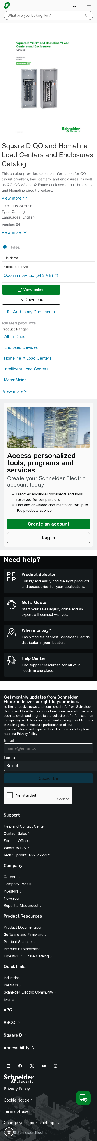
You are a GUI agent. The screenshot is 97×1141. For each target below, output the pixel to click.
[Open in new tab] (28, 276)
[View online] (48, 87)
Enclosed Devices (21, 347)
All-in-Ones (14, 336)
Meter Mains (15, 379)
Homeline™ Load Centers (27, 358)
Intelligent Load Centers (26, 369)
